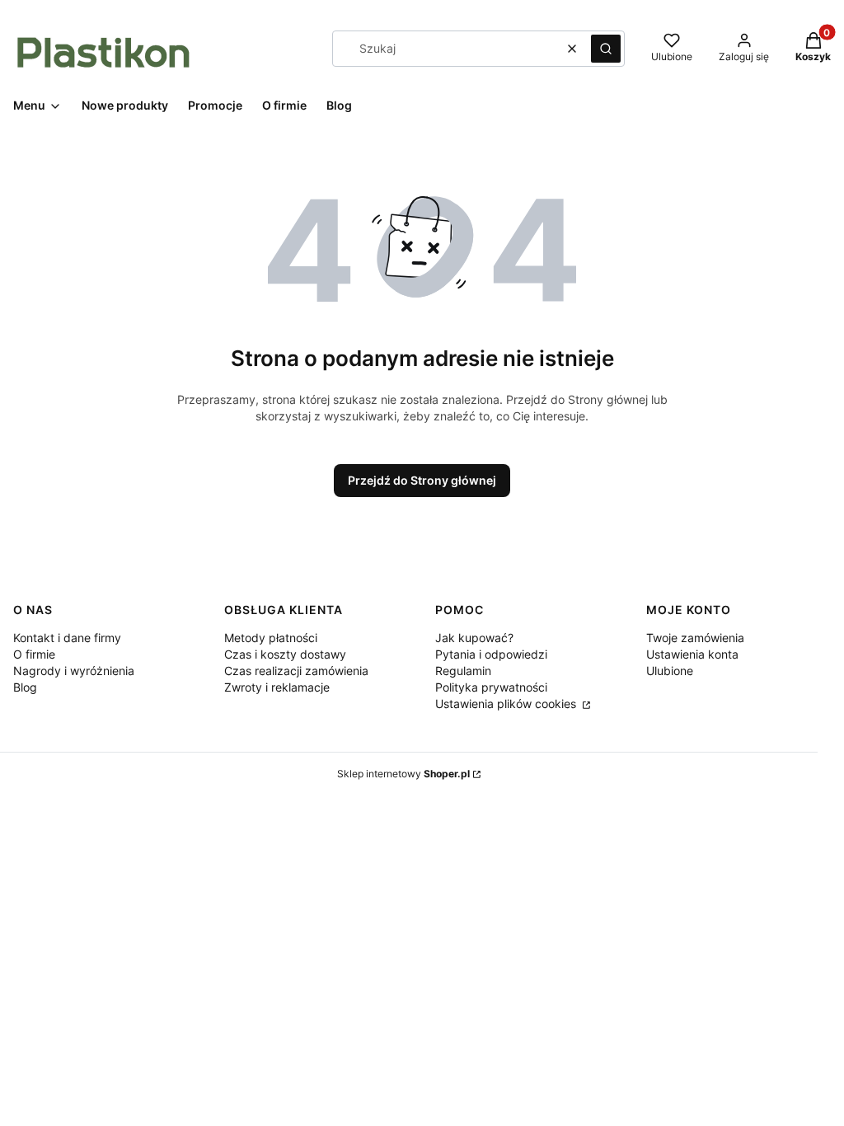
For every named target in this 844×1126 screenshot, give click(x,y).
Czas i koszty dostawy (285, 654)
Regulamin (463, 671)
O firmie (34, 654)
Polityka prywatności (491, 687)
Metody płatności (270, 638)
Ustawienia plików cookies (507, 704)
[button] (606, 49)
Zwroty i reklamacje (277, 687)
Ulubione (669, 671)
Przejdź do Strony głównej (422, 480)
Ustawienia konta (692, 654)
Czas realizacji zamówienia (296, 671)
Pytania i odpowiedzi (491, 654)
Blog (25, 687)
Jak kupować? (474, 638)
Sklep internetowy (403, 773)
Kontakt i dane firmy (67, 638)
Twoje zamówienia (695, 638)
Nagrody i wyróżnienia (73, 671)
